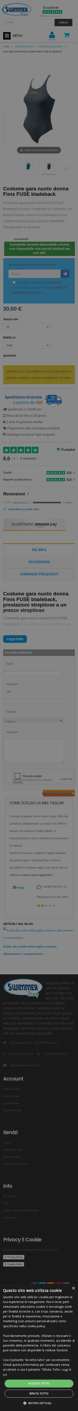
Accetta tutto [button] (38, 1383)
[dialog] (39, 1347)
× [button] (73, 1288)
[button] (38, 1403)
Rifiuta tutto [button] (39, 1393)
